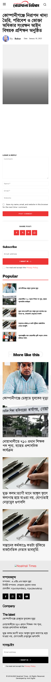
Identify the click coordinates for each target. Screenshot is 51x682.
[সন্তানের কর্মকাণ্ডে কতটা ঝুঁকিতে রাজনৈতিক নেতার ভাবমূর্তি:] (9, 324)
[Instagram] (12, 596)
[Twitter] (22, 232)
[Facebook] (16, 232)
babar (18, 38)
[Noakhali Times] (26, 4)
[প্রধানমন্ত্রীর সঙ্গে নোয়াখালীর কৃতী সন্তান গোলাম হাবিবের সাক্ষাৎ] (9, 337)
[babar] (6, 38)
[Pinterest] (28, 232)
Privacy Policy (32, 268)
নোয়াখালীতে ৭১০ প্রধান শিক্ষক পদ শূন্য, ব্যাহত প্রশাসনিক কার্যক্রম (23, 445)
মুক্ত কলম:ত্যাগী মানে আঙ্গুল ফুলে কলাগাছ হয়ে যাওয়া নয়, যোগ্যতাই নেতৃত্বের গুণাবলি (32, 312)
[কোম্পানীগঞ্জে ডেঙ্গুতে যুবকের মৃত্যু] (9, 288)
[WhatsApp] (34, 232)
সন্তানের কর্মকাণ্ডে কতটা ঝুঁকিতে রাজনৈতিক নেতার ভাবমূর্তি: (24, 547)
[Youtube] (27, 596)
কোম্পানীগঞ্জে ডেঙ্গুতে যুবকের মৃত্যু (28, 288)
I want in (24, 261)
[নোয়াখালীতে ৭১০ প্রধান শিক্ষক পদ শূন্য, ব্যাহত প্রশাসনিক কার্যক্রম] (9, 300)
